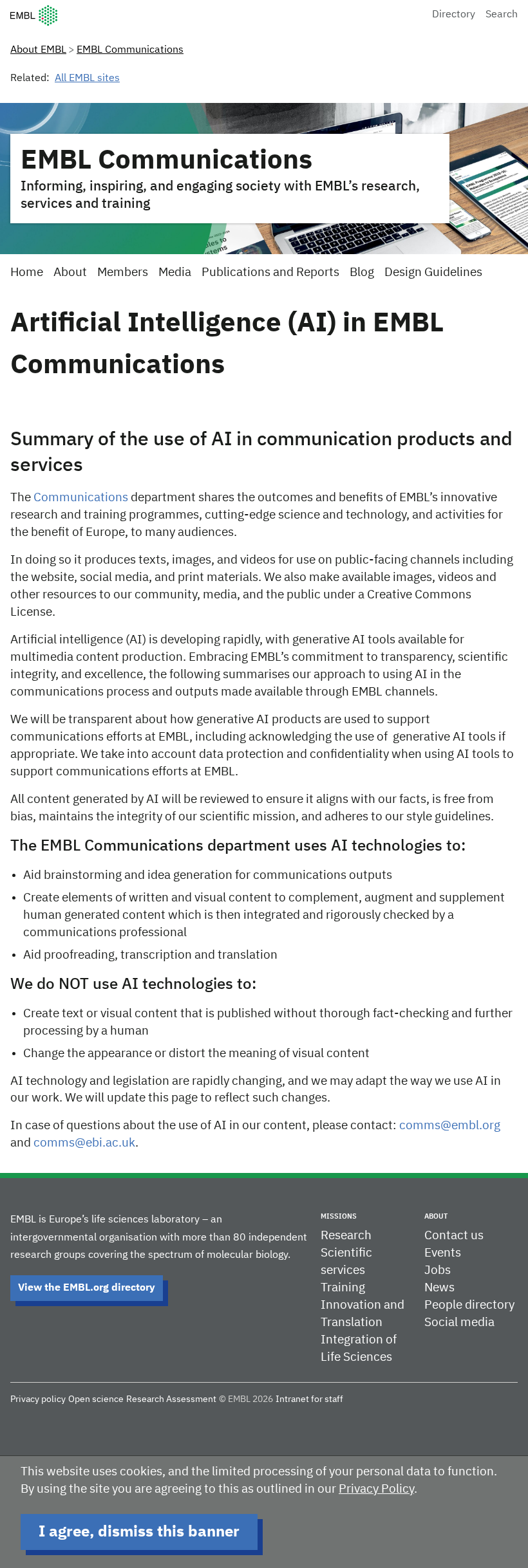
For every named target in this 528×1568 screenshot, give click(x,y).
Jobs (437, 1270)
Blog (362, 272)
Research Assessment (171, 1399)
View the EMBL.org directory (86, 1288)
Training (343, 1288)
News (439, 1288)
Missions (339, 1216)
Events (442, 1253)
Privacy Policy (376, 1489)
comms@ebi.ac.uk (84, 1143)
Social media (459, 1322)
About (70, 272)
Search (502, 15)
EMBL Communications (130, 50)
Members (122, 272)
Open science (96, 1399)
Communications (80, 498)
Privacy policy (38, 1399)
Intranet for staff (309, 1399)
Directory (453, 15)
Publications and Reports (270, 272)
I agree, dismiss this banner (139, 1532)
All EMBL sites (87, 78)
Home (26, 272)
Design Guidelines (433, 272)
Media (174, 272)
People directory (469, 1305)
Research (346, 1236)
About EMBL (38, 50)
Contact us (454, 1236)
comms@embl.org (449, 1126)
